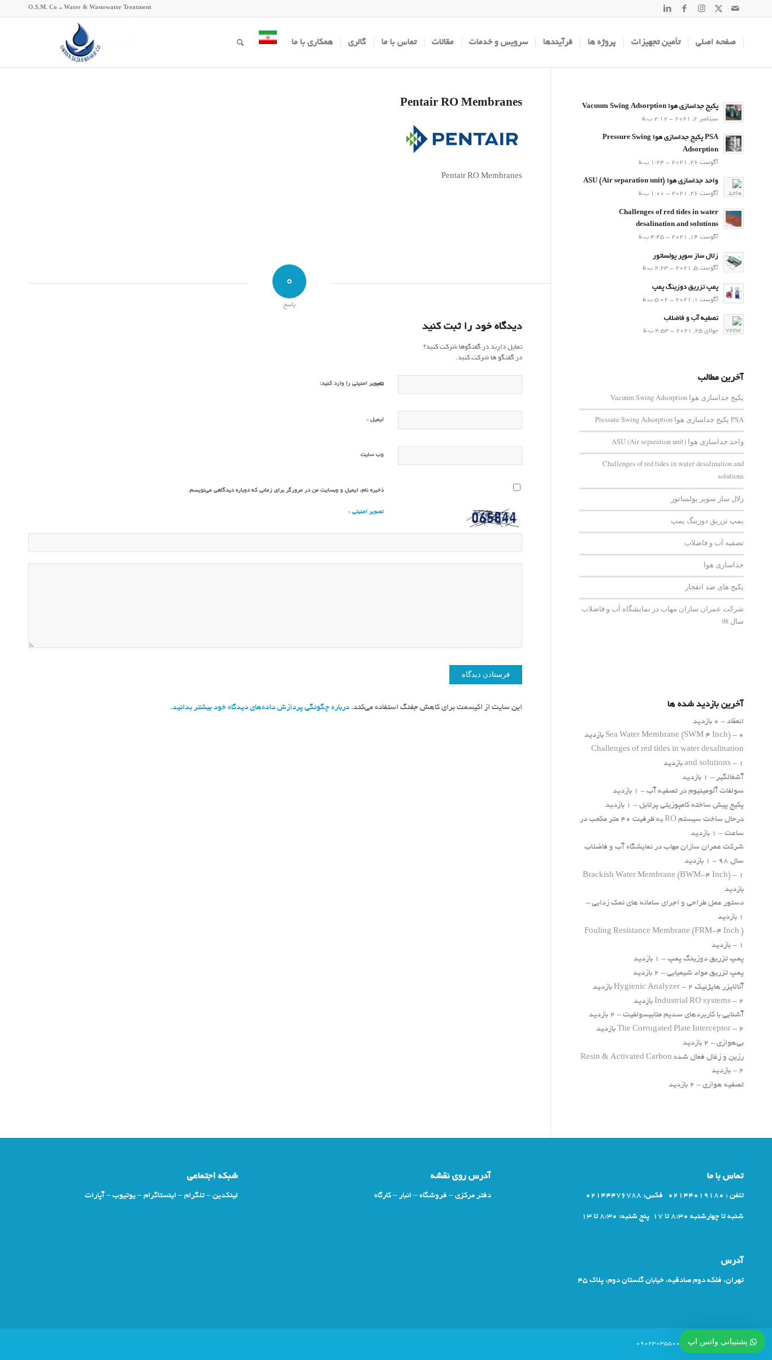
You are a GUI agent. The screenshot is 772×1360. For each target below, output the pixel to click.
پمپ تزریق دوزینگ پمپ (685, 287)
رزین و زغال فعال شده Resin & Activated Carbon (662, 1057)
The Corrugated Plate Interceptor (674, 1029)
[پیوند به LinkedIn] (667, 8)
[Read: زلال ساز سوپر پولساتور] (733, 262)
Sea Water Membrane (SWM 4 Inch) (668, 735)
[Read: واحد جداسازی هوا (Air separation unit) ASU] (733, 187)
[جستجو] (240, 42)
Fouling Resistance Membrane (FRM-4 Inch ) (664, 931)
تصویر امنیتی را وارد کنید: (352, 384)
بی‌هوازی (730, 1043)
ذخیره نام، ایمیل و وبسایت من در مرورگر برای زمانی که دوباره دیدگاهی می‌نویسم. (286, 491)
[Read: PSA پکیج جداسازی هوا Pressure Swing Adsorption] (733, 143)
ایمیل (375, 419)
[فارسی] (267, 42)
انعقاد (735, 722)
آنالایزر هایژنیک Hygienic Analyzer (679, 987)
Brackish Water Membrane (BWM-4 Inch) (657, 875)
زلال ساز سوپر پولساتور (685, 256)
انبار (405, 1196)
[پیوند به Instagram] (701, 8)
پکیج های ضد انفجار (714, 587)
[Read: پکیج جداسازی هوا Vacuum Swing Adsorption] (733, 112)
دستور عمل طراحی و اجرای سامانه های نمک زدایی (668, 903)
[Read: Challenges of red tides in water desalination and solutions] (733, 218)
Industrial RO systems (692, 1001)
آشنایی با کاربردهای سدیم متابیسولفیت (683, 1015)
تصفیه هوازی (723, 1085)
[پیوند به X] (718, 8)
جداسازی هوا (724, 565)
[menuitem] (716, 42)
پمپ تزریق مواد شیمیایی (705, 973)
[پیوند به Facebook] (684, 8)
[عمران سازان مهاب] (82, 42)
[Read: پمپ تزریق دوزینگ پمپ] (733, 293)
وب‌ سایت (372, 455)
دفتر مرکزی (473, 1196)
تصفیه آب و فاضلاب (691, 318)
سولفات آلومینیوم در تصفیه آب (695, 791)
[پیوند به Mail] (735, 8)
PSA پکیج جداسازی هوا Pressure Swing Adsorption (669, 419)
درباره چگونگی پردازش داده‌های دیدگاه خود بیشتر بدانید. (259, 707)
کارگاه (382, 1196)
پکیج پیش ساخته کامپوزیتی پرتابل (691, 805)
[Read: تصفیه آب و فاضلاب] (733, 324)
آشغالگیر (730, 778)
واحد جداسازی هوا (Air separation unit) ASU (650, 181)
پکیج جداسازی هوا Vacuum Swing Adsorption (650, 106)
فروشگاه (433, 1196)
